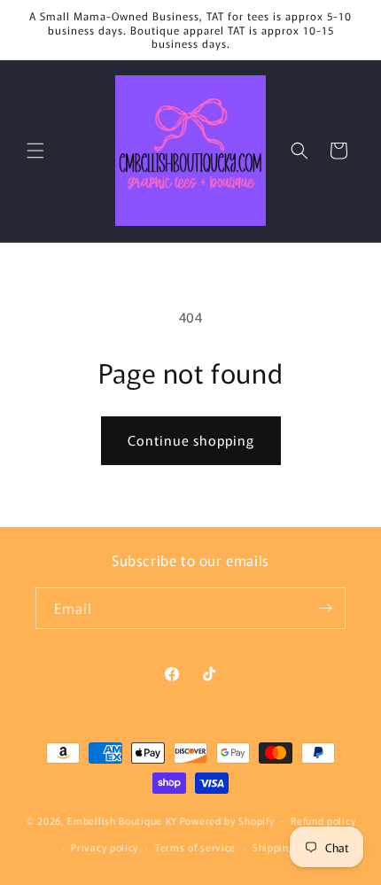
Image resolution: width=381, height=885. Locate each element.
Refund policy (323, 820)
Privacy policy (104, 847)
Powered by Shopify (227, 819)
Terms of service (195, 847)
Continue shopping (191, 440)
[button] (35, 150)
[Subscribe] (325, 608)
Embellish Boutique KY (122, 819)
